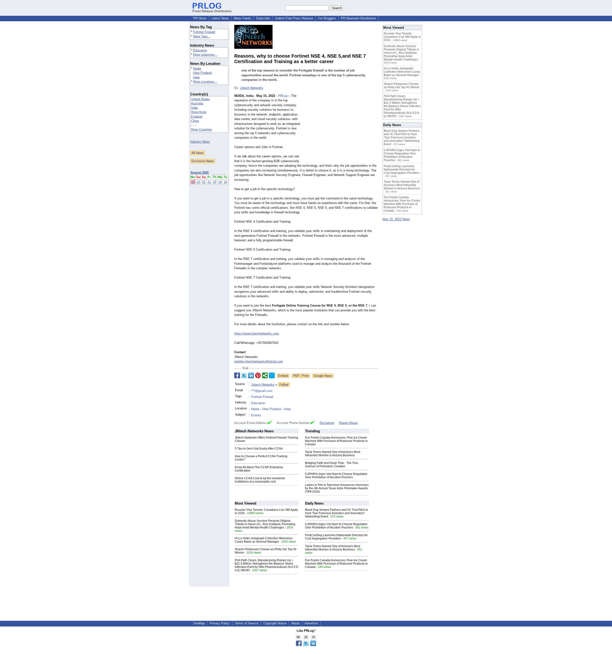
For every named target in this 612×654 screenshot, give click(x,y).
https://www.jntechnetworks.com (256, 333)
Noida (197, 68)
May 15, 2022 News (396, 219)
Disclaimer (327, 423)
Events (256, 415)
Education (200, 50)
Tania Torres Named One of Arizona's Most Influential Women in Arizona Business (332, 453)
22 (203, 182)
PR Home (200, 18)
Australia (197, 103)
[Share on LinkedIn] (251, 375)
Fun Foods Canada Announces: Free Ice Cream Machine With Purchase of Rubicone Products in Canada (336, 441)
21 (209, 182)
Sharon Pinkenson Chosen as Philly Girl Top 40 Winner (402, 85)
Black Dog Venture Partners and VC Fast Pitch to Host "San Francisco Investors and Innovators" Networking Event (336, 513)
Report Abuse (348, 423)
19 (220, 182)
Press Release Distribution (212, 11)
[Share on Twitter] (244, 375)
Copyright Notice (274, 623)
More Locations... (205, 81)
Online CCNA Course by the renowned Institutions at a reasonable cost (260, 480)
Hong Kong (198, 112)
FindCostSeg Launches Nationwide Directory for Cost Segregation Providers (336, 536)
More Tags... (202, 36)
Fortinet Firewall (204, 32)
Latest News (220, 18)
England (196, 116)
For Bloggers (327, 18)
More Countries (201, 129)
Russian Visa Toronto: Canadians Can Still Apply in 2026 (402, 37)
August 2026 (200, 172)
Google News (323, 376)
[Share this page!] (306, 645)
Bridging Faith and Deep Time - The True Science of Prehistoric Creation (331, 464)
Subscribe (263, 18)
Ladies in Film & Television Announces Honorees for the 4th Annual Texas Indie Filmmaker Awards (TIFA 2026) (337, 488)
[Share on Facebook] (237, 375)
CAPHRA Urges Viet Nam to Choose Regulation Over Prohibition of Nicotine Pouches (336, 475)
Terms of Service (246, 623)
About (295, 623)
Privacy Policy (220, 623)
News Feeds (242, 18)
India (196, 77)
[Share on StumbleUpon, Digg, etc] (265, 375)
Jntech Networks (251, 88)
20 (214, 182)
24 (193, 182)
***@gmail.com (261, 391)
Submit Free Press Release (294, 18)
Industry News (200, 141)
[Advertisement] (342, 129)
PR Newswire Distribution (358, 18)
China (195, 121)
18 (225, 182)
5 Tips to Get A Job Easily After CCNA (259, 448)
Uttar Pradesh (202, 73)
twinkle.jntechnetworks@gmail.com (258, 361)
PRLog (282, 96)
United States (200, 99)
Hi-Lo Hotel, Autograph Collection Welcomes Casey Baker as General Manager (264, 540)
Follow (283, 384)
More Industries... (205, 54)
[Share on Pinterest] (258, 375)
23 (198, 182)
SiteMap (199, 623)
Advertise (311, 623)
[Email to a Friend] (272, 375)
